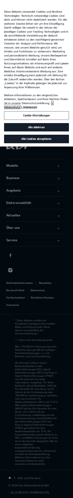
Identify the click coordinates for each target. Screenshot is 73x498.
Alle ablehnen (36, 127)
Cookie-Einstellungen (36, 115)
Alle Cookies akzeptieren (36, 138)
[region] (36, 73)
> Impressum (29, 107)
